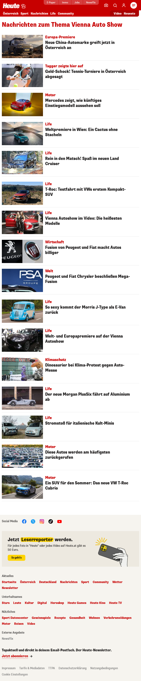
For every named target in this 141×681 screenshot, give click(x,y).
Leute (17, 603)
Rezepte (60, 618)
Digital (42, 603)
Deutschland (47, 582)
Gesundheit (77, 618)
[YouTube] (59, 521)
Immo (65, 2)
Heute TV (115, 603)
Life (53, 13)
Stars (6, 603)
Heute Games (77, 603)
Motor (6, 624)
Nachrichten (68, 582)
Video (118, 13)
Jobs (77, 2)
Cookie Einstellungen (15, 674)
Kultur (29, 603)
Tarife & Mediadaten (32, 668)
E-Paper (51, 2)
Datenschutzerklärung (73, 668)
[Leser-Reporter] (106, 5)
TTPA (51, 668)
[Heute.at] (11, 5)
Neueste (129, 13)
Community (66, 13)
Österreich (10, 13)
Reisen (19, 624)
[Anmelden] (124, 5)
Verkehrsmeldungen (117, 618)
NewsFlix (90, 2)
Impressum (9, 668)
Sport (24, 13)
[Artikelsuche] (115, 5)
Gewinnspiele (41, 618)
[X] (33, 521)
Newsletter (10, 588)
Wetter (117, 582)
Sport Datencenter (15, 618)
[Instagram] (42, 521)
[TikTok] (50, 521)
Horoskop (57, 603)
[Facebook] (24, 521)
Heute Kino (97, 603)
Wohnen (94, 618)
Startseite (9, 582)
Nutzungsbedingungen (104, 668)
